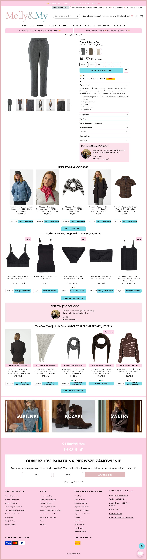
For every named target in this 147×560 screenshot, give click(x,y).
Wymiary (83, 119)
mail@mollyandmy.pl (122, 16)
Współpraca (79, 528)
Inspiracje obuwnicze (82, 507)
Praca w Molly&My (46, 503)
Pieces (78, 35)
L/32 (108, 64)
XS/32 (83, 64)
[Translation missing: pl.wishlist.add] (126, 70)
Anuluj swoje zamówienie (13, 507)
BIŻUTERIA (64, 25)
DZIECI (52, 25)
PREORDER (119, 25)
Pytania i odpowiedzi (12, 499)
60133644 (98, 156)
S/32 (92, 64)
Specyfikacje (84, 114)
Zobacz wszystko (73, 229)
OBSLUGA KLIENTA (60, 7)
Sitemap (42, 524)
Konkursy (77, 517)
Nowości (89, 25)
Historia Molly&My (46, 496)
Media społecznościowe (48, 517)
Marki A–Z (28, 25)
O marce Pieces (85, 136)
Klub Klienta (79, 521)
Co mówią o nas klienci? (48, 507)
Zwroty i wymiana (11, 503)
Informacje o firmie (115, 513)
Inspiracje (83, 140)
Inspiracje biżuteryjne (82, 510)
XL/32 (117, 64)
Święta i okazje (79, 524)
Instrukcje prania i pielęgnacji (91, 123)
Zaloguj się (67, 482)
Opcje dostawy (10, 521)
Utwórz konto (79, 482)
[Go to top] (142, 546)
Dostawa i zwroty (86, 127)
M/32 (100, 64)
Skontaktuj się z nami (12, 496)
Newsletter (78, 496)
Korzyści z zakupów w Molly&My (50, 510)
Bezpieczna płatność (12, 514)
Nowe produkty (80, 499)
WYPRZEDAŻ (104, 25)
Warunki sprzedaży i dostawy (15, 510)
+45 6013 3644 (121, 499)
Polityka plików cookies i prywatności (121, 517)
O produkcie (84, 85)
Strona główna (69, 35)
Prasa (42, 521)
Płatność (83, 132)
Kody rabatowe (10, 524)
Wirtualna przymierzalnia (48, 514)
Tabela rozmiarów (80, 531)
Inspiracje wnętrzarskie (82, 514)
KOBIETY (41, 25)
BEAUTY (77, 25)
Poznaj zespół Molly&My (48, 499)
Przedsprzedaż (10, 517)
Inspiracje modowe (81, 503)
